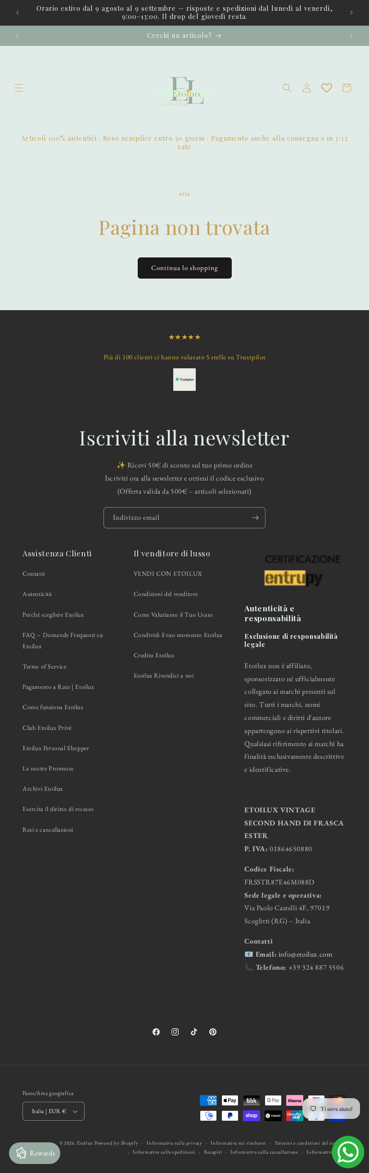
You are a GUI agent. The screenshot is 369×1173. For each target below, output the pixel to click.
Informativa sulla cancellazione (264, 1152)
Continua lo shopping (184, 267)
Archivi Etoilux (42, 788)
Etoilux (85, 1143)
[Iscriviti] (255, 517)
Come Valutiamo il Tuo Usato (173, 614)
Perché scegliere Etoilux (53, 614)
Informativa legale (326, 1152)
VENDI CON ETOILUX (168, 573)
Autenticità (37, 594)
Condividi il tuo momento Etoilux (178, 635)
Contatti (33, 573)
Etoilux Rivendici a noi (164, 675)
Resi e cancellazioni (47, 829)
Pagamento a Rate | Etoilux (58, 687)
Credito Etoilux (154, 655)
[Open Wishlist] (327, 88)
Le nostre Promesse (48, 768)
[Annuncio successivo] (351, 13)
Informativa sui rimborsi (238, 1143)
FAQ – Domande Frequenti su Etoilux (62, 640)
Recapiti (213, 1152)
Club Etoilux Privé (47, 728)
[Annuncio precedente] (17, 13)
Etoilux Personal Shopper (55, 748)
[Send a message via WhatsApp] (348, 1152)
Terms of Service (44, 666)
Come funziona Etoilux (53, 707)
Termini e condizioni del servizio (310, 1143)
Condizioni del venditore (166, 594)
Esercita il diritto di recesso (58, 809)
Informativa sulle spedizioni (164, 1152)
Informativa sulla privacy (174, 1143)
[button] (19, 88)
